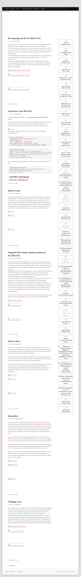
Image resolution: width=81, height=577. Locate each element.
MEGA (12, 8)
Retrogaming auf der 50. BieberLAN (24, 38)
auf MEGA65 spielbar (36, 261)
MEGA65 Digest (26, 444)
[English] (75, 5)
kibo (44, 263)
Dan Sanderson (11, 444)
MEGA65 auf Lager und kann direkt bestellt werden (38, 422)
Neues (7, 8)
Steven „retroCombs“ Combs (14, 437)
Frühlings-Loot (14, 502)
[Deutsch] (78, 5)
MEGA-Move (14, 341)
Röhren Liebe (14, 191)
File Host (14, 457)
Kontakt (7, 571)
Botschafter (13, 416)
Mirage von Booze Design (14, 451)
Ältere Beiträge (11, 565)
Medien (43, 8)
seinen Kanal (47, 440)
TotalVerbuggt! (45, 61)
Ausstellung (36, 8)
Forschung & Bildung (26, 8)
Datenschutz (19, 571)
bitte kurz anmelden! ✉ (18, 180)
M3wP (36, 280)
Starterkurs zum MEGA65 (20, 111)
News (17, 103)
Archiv (17, 8)
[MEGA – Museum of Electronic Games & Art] (3, 2)
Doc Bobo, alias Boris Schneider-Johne (17, 295)
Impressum (13, 571)
